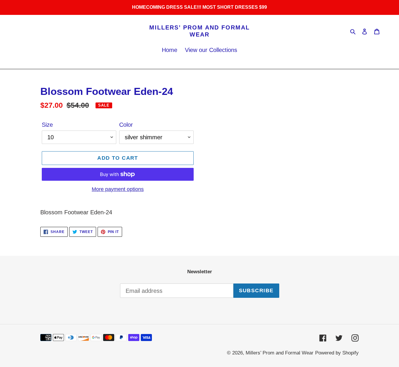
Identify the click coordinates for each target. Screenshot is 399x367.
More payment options (118, 189)
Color (126, 124)
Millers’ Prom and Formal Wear (199, 31)
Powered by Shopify (337, 353)
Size (47, 124)
